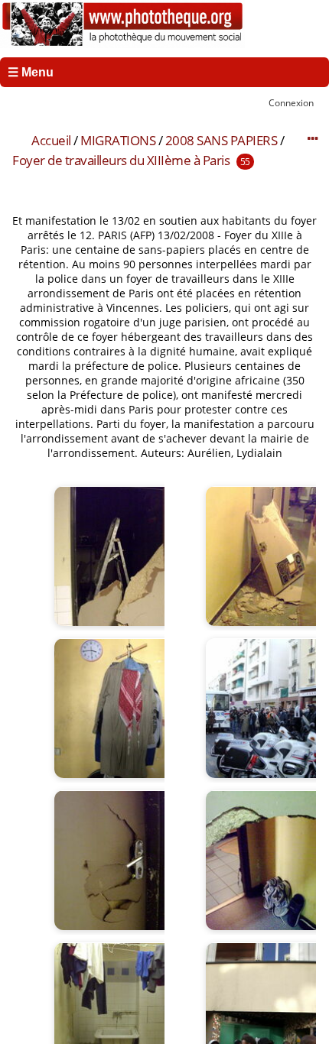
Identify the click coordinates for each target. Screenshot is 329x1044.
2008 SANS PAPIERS (221, 140)
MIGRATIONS (117, 140)
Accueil (51, 140)
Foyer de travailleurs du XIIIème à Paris (121, 160)
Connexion (291, 102)
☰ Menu (31, 72)
